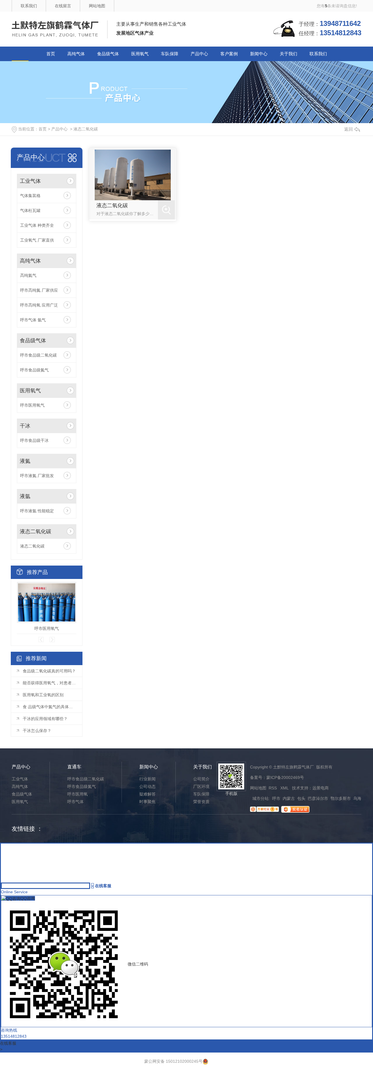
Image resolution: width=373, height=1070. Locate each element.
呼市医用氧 (77, 794)
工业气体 (30, 181)
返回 (348, 129)
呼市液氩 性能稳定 (37, 511)
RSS (273, 788)
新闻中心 (259, 53)
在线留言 (63, 5)
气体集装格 (30, 195)
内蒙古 (289, 798)
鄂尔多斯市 (340, 798)
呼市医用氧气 (32, 405)
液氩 (25, 496)
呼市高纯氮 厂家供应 (39, 290)
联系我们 (29, 5)
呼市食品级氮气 (34, 370)
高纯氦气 (28, 275)
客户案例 (229, 53)
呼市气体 (75, 801)
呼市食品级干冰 (34, 440)
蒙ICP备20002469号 (285, 777)
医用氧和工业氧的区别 (43, 694)
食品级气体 (108, 53)
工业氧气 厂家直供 (37, 240)
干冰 (25, 426)
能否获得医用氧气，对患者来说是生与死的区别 (49, 683)
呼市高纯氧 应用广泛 (39, 305)
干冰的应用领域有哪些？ (45, 718)
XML (285, 788)
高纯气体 (76, 53)
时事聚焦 (147, 801)
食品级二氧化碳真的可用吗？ (49, 671)
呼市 (276, 798)
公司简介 (201, 779)
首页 (50, 53)
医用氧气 (140, 53)
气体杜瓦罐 (30, 210)
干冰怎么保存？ (37, 730)
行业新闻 (147, 779)
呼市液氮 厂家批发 (37, 475)
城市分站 (260, 798)
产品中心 (199, 53)
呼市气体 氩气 (33, 320)
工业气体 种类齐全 (37, 225)
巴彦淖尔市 (318, 798)
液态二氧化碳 (85, 129)
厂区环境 (201, 786)
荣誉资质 (201, 801)
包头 (301, 798)
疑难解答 (147, 794)
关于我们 (288, 53)
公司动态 (147, 786)
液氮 (25, 461)
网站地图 (97, 5)
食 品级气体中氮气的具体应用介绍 (49, 706)
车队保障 (169, 53)
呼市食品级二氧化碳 (38, 355)
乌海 (357, 798)
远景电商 (320, 788)
